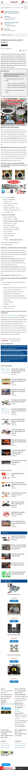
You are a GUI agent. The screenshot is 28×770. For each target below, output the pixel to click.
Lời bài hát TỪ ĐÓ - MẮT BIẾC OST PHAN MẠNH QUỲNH (18, 421)
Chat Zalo (6, 764)
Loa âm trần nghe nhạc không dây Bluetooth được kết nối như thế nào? (13, 352)
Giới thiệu (17, 711)
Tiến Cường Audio (19, 768)
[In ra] (23, 50)
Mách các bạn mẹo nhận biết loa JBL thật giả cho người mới (17, 503)
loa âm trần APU (6, 197)
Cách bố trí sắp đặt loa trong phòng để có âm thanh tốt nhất (18, 381)
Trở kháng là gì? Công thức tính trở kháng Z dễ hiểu (18, 573)
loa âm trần (23, 129)
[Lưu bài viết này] (26, 50)
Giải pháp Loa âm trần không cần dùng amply (15, 91)
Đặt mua (14, 600)
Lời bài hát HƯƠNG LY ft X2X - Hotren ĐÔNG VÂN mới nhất (18, 431)
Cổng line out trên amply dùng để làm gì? (17, 555)
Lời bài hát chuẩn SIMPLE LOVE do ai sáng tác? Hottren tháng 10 (18, 452)
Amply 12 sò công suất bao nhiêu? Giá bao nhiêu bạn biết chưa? (18, 537)
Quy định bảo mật (5, 747)
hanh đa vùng (14, 315)
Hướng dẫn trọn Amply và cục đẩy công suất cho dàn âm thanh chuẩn (18, 370)
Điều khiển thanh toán (20, 747)
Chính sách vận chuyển (20, 743)
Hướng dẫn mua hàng (20, 745)
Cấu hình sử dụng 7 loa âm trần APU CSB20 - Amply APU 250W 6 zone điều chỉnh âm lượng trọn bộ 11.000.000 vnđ (16, 85)
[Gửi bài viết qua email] (21, 50)
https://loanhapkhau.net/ (12, 703)
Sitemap (3, 705)
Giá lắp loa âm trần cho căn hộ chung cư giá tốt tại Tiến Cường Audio (14, 75)
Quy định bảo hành (5, 745)
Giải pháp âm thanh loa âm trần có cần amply (15, 79)
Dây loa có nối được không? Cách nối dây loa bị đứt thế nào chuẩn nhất (18, 546)
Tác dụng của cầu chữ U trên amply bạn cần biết (17, 564)
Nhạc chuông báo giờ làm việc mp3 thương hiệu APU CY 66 (18, 523)
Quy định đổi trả (4, 743)
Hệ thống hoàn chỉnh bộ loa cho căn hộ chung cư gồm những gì (13, 347)
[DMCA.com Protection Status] (7, 752)
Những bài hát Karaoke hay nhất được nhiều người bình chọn (18, 441)
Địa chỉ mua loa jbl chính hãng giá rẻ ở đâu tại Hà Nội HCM (18, 484)
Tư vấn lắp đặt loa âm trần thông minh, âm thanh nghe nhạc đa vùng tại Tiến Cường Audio (13, 358)
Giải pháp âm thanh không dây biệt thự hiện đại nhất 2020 (18, 391)
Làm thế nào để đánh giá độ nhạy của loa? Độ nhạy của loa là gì (18, 410)
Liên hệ (17, 709)
